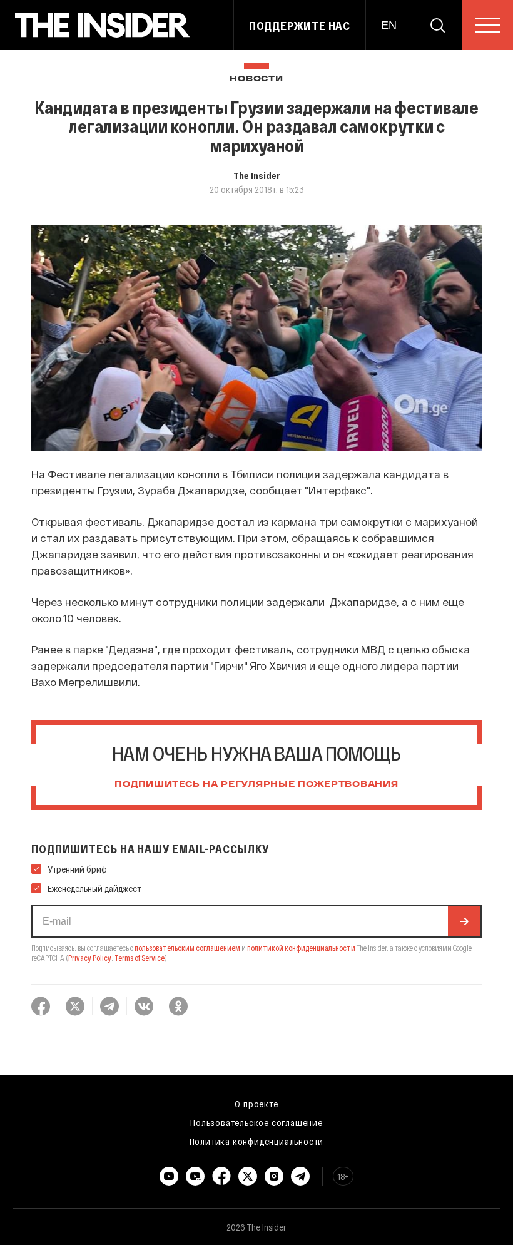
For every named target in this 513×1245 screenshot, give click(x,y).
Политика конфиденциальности (257, 1141)
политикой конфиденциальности (301, 947)
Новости (256, 79)
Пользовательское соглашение (256, 1122)
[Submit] (464, 921)
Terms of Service (139, 957)
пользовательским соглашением (187, 947)
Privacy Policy (89, 957)
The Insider (256, 175)
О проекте (256, 1103)
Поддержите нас (299, 26)
